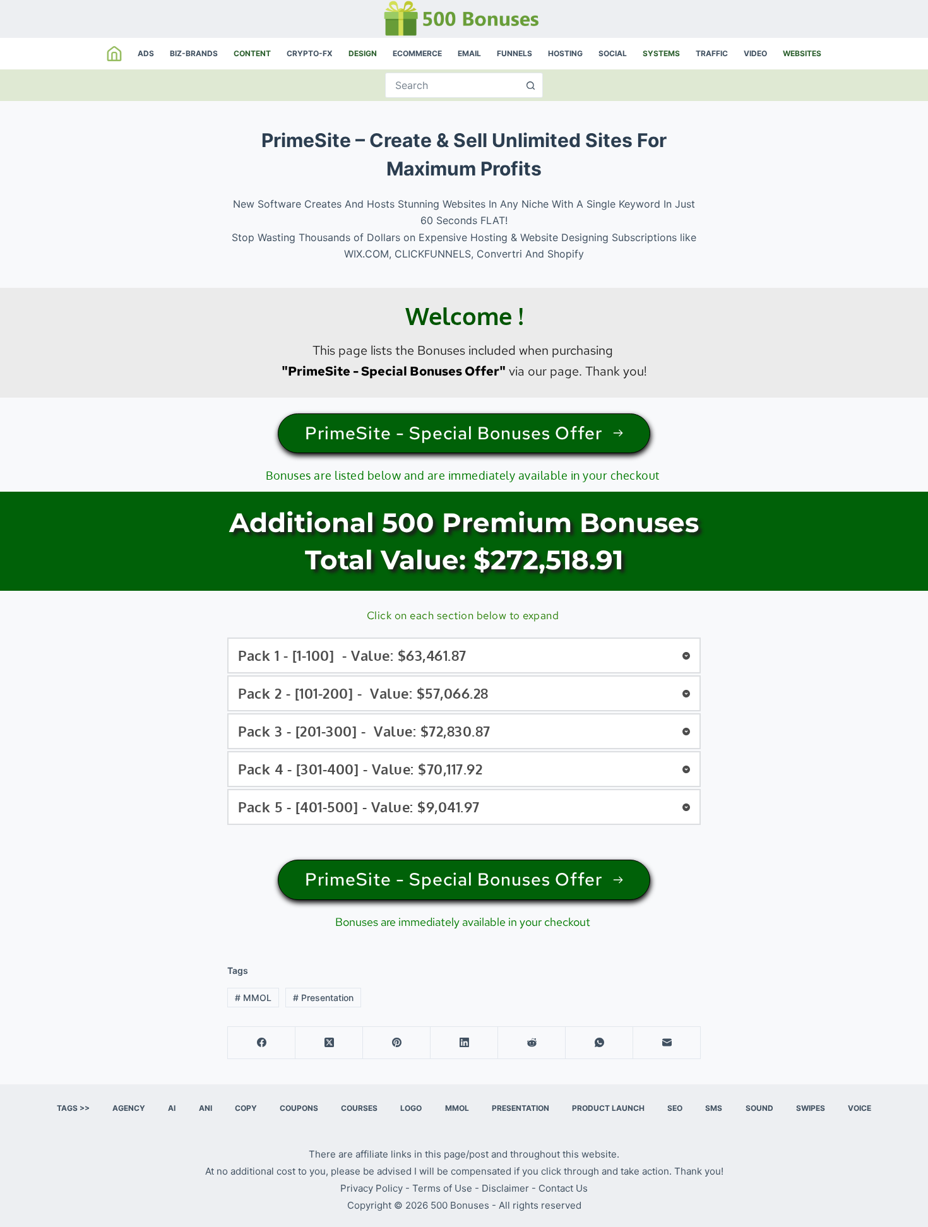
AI (171, 1108)
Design (362, 53)
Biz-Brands (194, 53)
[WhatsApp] (599, 1043)
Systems (661, 53)
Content (252, 53)
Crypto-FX (310, 53)
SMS (713, 1108)
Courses (359, 1108)
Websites (802, 53)
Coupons (299, 1108)
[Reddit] (532, 1043)
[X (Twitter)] (329, 1043)
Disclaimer (505, 1188)
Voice (859, 1108)
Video (755, 53)
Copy (246, 1108)
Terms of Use (442, 1188)
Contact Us (563, 1188)
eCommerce (417, 53)
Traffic (712, 53)
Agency (128, 1108)
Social (612, 53)
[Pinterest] (397, 1043)
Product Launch (608, 1108)
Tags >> (73, 1108)
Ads (146, 53)
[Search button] (530, 85)
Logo (411, 1108)
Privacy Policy (371, 1188)
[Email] (667, 1043)
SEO (674, 1108)
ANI (205, 1108)
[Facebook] (261, 1043)
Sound (759, 1108)
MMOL (253, 997)
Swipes (810, 1108)
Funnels (514, 53)
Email (469, 53)
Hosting (565, 53)
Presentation (323, 997)
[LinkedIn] (464, 1043)
